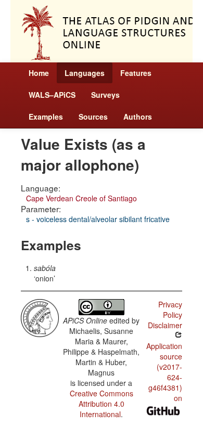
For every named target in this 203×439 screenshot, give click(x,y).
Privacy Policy (170, 309)
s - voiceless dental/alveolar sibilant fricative (98, 219)
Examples (46, 116)
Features (135, 73)
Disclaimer (165, 325)
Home (39, 73)
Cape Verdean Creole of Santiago (81, 198)
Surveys (105, 94)
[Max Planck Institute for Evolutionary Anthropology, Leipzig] (40, 317)
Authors (137, 116)
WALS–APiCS (52, 94)
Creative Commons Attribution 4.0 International (101, 403)
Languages (85, 73)
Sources (93, 116)
